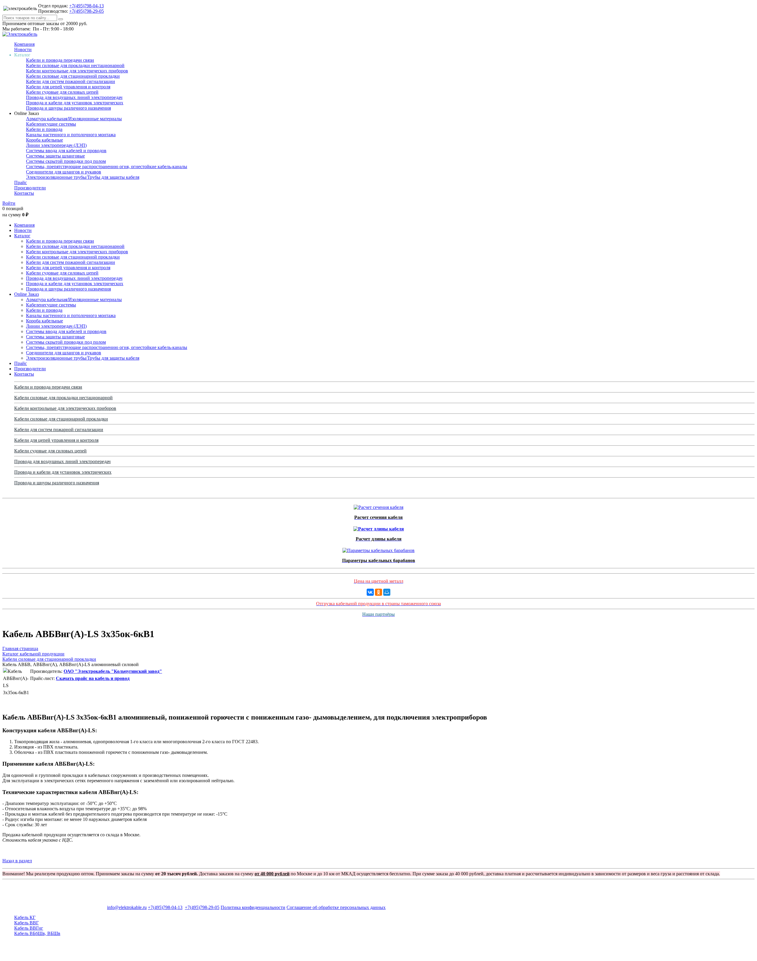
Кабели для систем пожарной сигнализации (70, 81)
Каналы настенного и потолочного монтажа (71, 134)
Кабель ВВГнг (28, 928)
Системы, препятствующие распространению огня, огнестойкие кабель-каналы (106, 166)
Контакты (24, 193)
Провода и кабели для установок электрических (74, 102)
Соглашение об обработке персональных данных (336, 907)
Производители (30, 187)
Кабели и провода (44, 129)
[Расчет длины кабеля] (378, 527)
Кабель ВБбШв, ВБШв (37, 933)
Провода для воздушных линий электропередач (74, 97)
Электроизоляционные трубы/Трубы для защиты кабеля (82, 177)
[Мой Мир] (386, 592)
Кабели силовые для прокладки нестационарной (75, 65)
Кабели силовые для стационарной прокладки (73, 76)
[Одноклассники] (378, 592)
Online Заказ (26, 294)
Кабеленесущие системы (51, 123)
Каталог (22, 235)
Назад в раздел (17, 860)
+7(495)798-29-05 (86, 11)
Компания (24, 44)
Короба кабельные (44, 139)
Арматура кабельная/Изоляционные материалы (74, 118)
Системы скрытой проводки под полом (66, 161)
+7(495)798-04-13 (86, 5)
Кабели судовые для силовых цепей (62, 92)
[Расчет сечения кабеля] (378, 505)
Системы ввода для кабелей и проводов (66, 150)
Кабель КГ (24, 917)
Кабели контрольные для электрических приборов (77, 70)
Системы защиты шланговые (55, 155)
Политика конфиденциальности (253, 907)
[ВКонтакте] (370, 592)
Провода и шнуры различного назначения (68, 108)
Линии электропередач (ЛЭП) (56, 145)
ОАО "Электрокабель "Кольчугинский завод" (113, 671)
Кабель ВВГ (26, 922)
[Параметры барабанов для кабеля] (378, 548)
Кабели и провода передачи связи (60, 60)
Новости (23, 49)
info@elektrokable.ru (127, 907)
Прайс (20, 182)
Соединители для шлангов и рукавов (63, 171)
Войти (8, 203)
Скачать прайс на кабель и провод (93, 678)
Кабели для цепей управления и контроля (68, 86)
